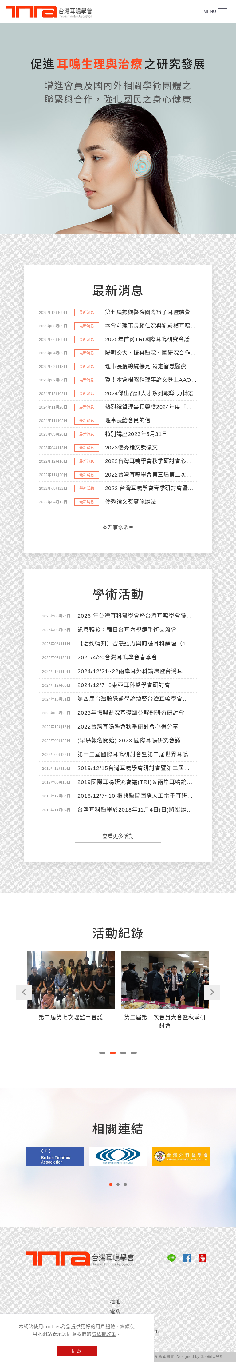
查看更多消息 (118, 528)
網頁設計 (215, 1357)
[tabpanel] (118, 128)
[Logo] (52, 12)
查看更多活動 (118, 836)
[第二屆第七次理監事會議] (71, 979)
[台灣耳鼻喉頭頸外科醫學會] (181, 1156)
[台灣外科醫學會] (118, 1156)
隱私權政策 (104, 1333)
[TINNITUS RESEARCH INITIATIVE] (55, 1156)
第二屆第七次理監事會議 (71, 1017)
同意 (77, 1351)
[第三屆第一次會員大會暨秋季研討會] (165, 979)
